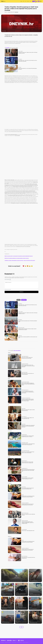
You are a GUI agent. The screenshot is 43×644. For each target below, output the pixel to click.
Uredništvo (2, 642)
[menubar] (41, 1)
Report (28, 1)
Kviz (25, 1)
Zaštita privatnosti (19, 642)
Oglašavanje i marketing (8, 642)
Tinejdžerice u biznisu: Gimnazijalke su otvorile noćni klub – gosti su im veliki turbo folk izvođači (20, 260)
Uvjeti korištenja (14, 642)
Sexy (30, 1)
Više (21, 627)
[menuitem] (41, 1)
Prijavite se (21, 291)
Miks (23, 1)
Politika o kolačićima (25, 642)
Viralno (21, 1)
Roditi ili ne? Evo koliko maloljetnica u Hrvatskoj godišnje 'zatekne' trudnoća (17, 258)
